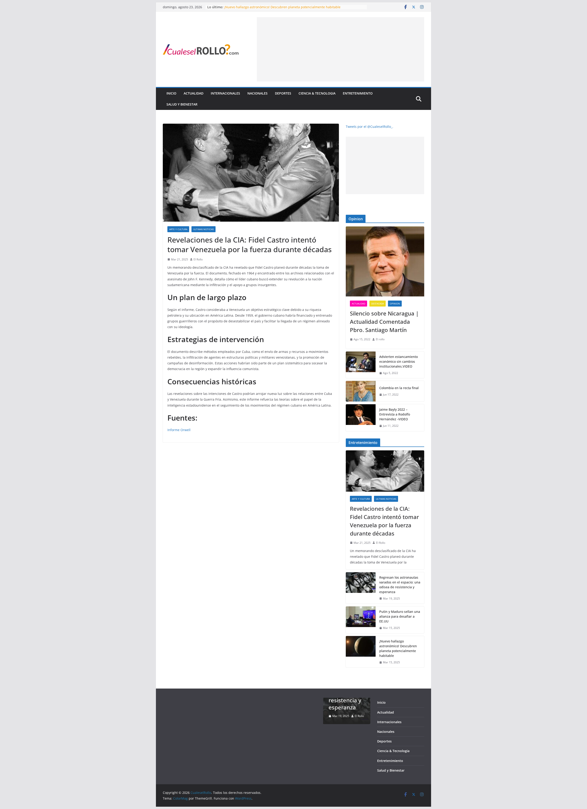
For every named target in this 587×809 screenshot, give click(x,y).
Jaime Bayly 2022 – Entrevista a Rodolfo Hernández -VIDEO (394, 414)
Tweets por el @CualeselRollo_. (369, 126)
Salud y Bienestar (181, 104)
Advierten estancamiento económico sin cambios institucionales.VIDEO (398, 361)
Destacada (377, 303)
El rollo (380, 339)
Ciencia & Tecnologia (317, 93)
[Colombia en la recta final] (361, 391)
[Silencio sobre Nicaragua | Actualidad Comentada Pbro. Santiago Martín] (385, 261)
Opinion (395, 303)
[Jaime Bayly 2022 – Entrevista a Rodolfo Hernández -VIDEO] (361, 417)
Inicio (171, 93)
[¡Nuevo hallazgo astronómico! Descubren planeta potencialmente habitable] (361, 652)
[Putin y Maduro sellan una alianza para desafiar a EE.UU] (361, 619)
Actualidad (193, 93)
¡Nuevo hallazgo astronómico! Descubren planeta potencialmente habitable (282, 7)
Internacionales (225, 93)
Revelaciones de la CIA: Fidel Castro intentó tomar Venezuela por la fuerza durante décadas (384, 521)
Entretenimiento (358, 93)
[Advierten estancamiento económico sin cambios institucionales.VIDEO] (361, 364)
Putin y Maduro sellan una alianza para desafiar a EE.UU (399, 616)
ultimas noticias (203, 229)
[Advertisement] (340, 49)
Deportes (283, 93)
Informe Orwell (179, 430)
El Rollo (198, 259)
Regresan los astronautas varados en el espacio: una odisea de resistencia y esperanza (399, 584)
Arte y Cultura (178, 229)
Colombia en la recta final (399, 388)
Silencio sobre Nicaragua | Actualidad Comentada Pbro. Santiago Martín (384, 322)
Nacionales (257, 93)
